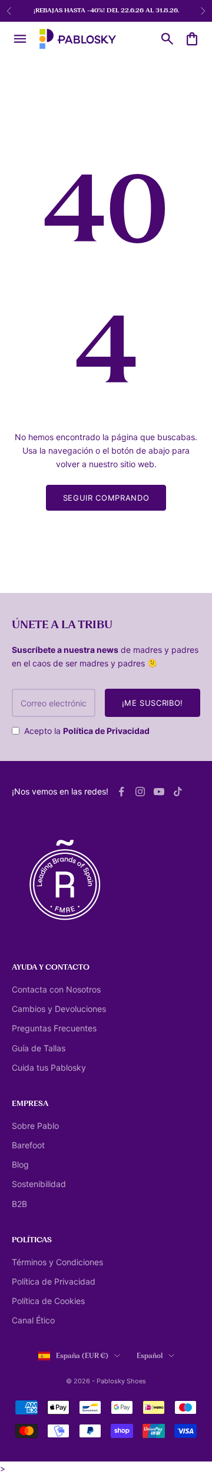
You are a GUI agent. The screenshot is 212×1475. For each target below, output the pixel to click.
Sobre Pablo (35, 1126)
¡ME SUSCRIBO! (152, 703)
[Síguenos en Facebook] (121, 791)
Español (150, 1356)
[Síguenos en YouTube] (159, 791)
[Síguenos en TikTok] (178, 791)
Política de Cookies (48, 1301)
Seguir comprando (106, 497)
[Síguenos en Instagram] (140, 791)
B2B (19, 1204)
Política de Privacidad (106, 731)
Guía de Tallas (38, 1048)
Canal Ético (33, 1320)
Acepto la (87, 731)
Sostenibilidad (39, 1184)
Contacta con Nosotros (56, 989)
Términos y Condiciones (57, 1262)
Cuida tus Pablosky (49, 1067)
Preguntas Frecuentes (54, 1028)
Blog (20, 1164)
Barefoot (28, 1145)
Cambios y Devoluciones (59, 1009)
